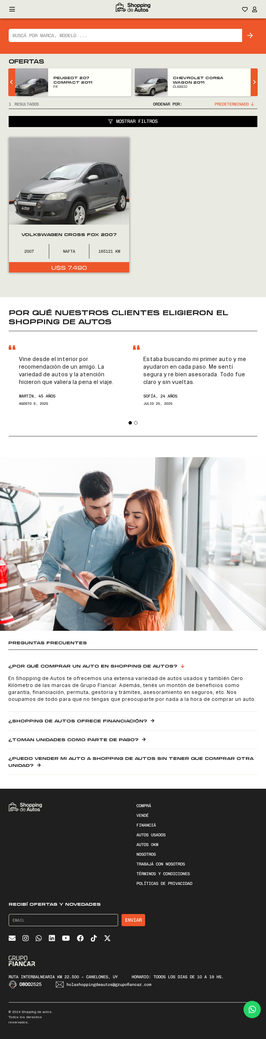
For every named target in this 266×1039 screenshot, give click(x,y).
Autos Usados (151, 834)
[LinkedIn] (52, 938)
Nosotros (146, 854)
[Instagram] (26, 938)
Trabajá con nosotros (160, 864)
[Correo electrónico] (12, 938)
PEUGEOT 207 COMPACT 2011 (72, 80)
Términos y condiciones (163, 873)
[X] (107, 938)
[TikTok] (94, 938)
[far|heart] (245, 9)
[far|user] (254, 9)
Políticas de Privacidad (164, 883)
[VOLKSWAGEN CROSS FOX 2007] (69, 205)
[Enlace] (133, 9)
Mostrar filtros (137, 121)
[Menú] (12, 9)
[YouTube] (66, 938)
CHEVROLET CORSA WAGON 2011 (198, 80)
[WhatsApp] (39, 938)
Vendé (142, 815)
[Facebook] (80, 938)
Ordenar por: (167, 104)
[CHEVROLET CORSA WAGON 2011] (151, 82)
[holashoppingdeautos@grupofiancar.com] (60, 984)
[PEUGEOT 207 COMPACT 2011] (31, 82)
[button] (130, 423)
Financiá (146, 825)
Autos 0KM (147, 844)
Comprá (143, 805)
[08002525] (14, 984)
